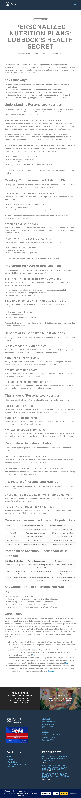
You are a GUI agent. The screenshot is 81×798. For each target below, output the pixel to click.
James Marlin (25, 53)
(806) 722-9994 (48, 740)
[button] (75, 4)
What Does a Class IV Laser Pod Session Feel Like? (55, 776)
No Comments (56, 53)
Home (9, 757)
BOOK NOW (11, 762)
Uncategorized (40, 20)
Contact (11, 759)
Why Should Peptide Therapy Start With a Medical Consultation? (56, 767)
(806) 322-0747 (48, 727)
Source (20, 647)
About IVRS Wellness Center (18, 765)
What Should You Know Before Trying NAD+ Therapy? (55, 758)
